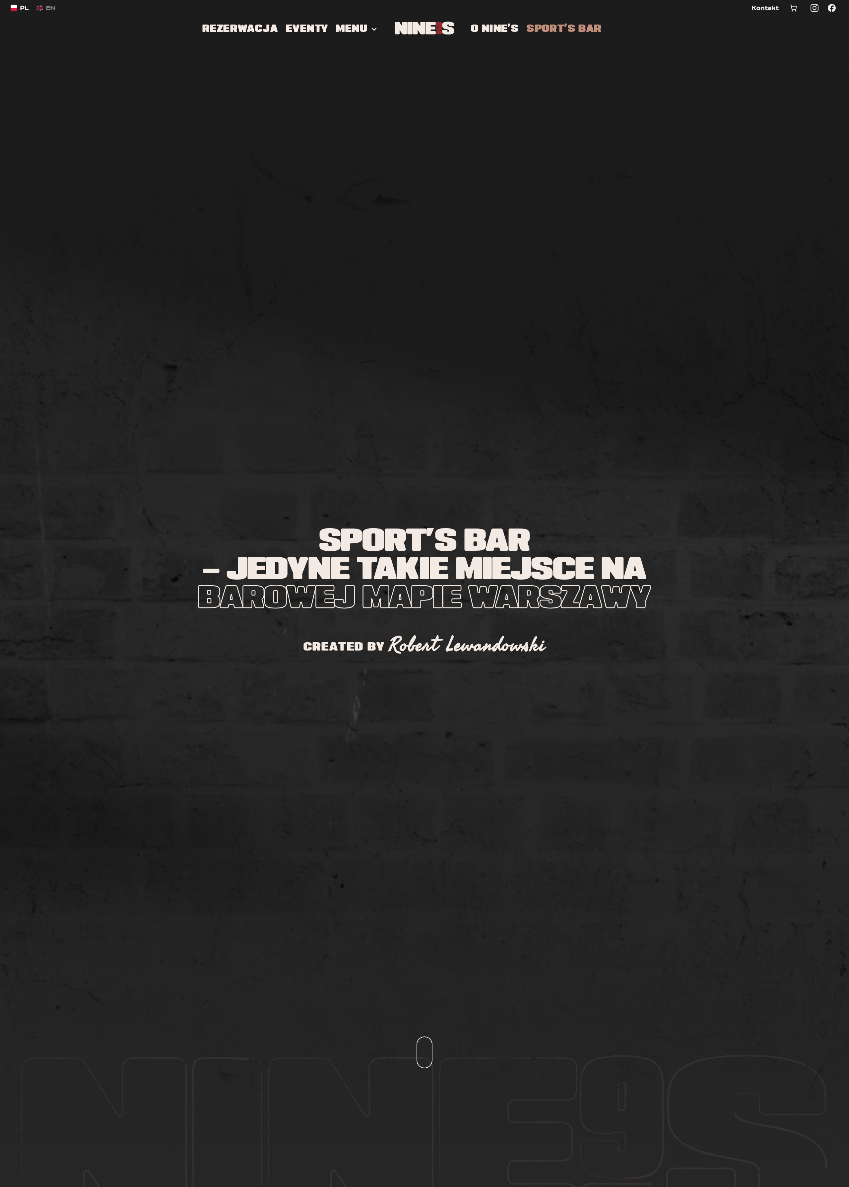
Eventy (307, 29)
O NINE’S (495, 29)
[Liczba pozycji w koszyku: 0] (793, 8)
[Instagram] (814, 8)
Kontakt (765, 8)
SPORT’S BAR (564, 29)
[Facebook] (831, 8)
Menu (351, 29)
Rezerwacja (240, 29)
